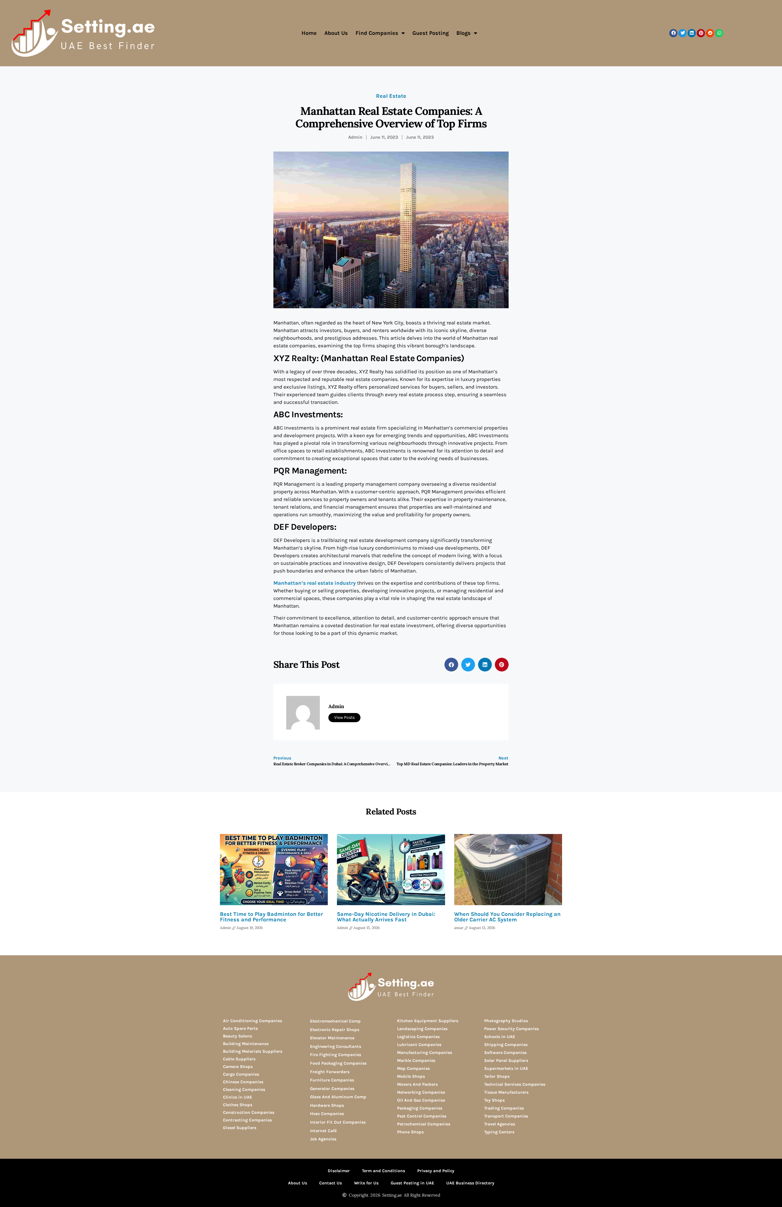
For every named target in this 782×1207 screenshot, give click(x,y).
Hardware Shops (327, 1105)
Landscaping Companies (422, 1028)
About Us (336, 33)
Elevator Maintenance (332, 1038)
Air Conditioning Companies (252, 1020)
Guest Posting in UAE (412, 1183)
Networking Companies (421, 1092)
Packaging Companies (419, 1108)
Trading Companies (504, 1108)
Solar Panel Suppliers (506, 1060)
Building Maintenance (246, 1043)
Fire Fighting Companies (335, 1054)
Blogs (463, 33)
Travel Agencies (499, 1124)
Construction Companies (248, 1112)
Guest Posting (430, 33)
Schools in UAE (499, 1036)
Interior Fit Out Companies (338, 1122)
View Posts (344, 717)
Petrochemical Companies (423, 1124)
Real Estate (391, 96)
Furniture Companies (332, 1080)
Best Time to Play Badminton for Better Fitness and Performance (271, 917)
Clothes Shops (237, 1104)
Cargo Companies (241, 1074)
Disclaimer (339, 1170)
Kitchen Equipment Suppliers (427, 1020)
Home (309, 33)
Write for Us (366, 1183)
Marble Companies (416, 1060)
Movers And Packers (417, 1084)
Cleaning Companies (244, 1089)
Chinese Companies (243, 1081)
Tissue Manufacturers (506, 1092)
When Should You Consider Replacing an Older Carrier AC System (507, 917)
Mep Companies (413, 1068)
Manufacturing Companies (424, 1052)
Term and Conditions (383, 1170)
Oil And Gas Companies (421, 1100)
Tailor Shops (497, 1076)
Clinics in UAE (237, 1097)
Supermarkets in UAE (506, 1068)
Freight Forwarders (329, 1071)
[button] (673, 33)
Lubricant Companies (419, 1044)
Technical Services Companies (514, 1084)
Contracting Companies (247, 1120)
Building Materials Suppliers (252, 1051)
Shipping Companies (506, 1044)
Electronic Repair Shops (334, 1029)
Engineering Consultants (335, 1046)
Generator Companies (332, 1088)
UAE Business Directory (470, 1183)
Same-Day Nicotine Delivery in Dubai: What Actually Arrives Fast (386, 917)
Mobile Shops (411, 1076)
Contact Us (330, 1183)
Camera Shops (238, 1066)
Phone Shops (410, 1132)
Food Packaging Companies (338, 1063)
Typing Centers (499, 1132)
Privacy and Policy (435, 1170)
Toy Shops (494, 1100)
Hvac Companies (327, 1113)
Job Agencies (323, 1139)
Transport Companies (506, 1116)
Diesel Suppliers (239, 1127)
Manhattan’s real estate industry (314, 583)
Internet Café (323, 1130)
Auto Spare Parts (240, 1028)
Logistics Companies (418, 1036)
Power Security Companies (511, 1028)
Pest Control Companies (421, 1116)
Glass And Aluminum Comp (338, 1096)
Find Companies (377, 33)
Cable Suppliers (239, 1059)
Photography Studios (506, 1020)
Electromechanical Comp (335, 1021)
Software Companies (505, 1052)
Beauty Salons (237, 1036)
